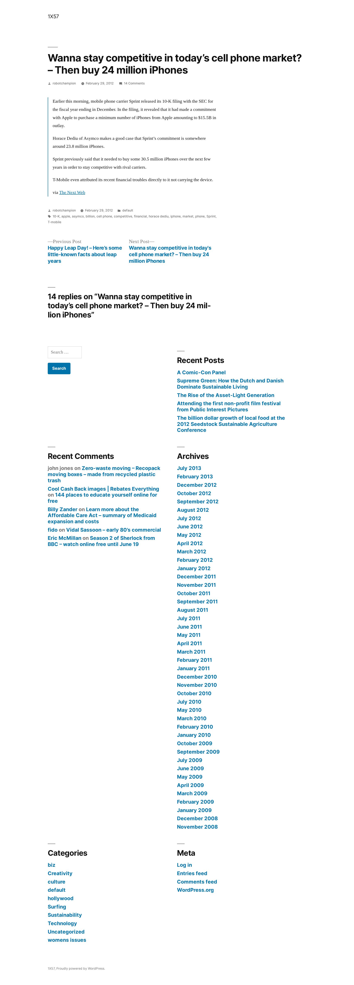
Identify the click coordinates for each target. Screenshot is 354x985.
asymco (78, 216)
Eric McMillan (64, 538)
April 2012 (190, 543)
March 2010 (191, 718)
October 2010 (194, 693)
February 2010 (195, 727)
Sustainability (65, 915)
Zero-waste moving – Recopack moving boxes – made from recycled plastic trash (104, 474)
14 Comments (134, 83)
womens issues (67, 940)
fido (53, 530)
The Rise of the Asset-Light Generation (225, 395)
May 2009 (189, 777)
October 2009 (194, 743)
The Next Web (72, 192)
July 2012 (189, 518)
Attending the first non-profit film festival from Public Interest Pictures (229, 406)
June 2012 (190, 526)
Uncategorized (66, 932)
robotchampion (64, 83)
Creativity (60, 873)
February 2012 (195, 560)
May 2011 (189, 635)
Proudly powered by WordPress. (80, 968)
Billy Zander (62, 509)
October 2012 (194, 493)
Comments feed (197, 882)
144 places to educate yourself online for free (102, 498)
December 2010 (197, 677)
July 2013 (189, 468)
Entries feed (192, 873)
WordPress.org (195, 890)
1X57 (53, 16)
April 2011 (189, 643)
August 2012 (193, 510)
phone (200, 216)
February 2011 (194, 660)
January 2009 (194, 810)
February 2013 (195, 476)
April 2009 (190, 785)
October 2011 (193, 593)
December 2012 (197, 485)
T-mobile (54, 222)
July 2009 (189, 760)
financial (140, 216)
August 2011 (192, 610)
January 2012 (194, 568)
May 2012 (189, 535)
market (188, 216)
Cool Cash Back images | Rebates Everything (103, 489)
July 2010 (189, 702)
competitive (123, 216)
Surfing (57, 907)
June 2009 (190, 768)
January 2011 (193, 668)
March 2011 (191, 652)
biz (51, 865)
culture (56, 882)
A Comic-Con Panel (201, 372)
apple (65, 216)
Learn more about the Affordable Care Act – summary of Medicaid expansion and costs (102, 515)
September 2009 (198, 752)
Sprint (211, 216)
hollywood (61, 898)
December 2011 (196, 576)
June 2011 (189, 627)
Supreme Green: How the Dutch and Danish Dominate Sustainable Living (230, 384)
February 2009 (195, 802)
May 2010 (189, 710)
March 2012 (191, 551)
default (127, 210)
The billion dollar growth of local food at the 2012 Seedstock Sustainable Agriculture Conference (231, 424)
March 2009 (192, 793)
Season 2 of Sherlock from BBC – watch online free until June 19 (101, 541)
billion (90, 216)
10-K (56, 216)
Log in (184, 865)
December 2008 (197, 818)
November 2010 (197, 685)
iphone (175, 216)
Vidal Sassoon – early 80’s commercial (113, 530)
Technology (62, 923)
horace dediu (159, 216)
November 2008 (197, 827)
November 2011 (196, 585)
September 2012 (198, 501)
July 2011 (188, 618)
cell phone (104, 216)
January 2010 (194, 735)
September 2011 (197, 601)
